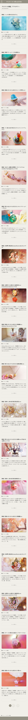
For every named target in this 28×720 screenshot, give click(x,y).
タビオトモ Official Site (14, 1)
